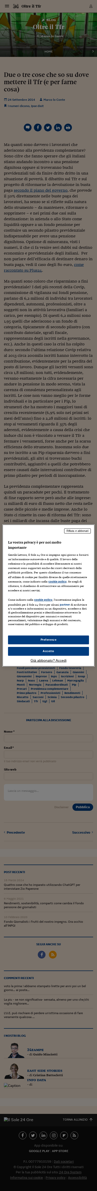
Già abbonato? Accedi (48, 660)
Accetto (48, 651)
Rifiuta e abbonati (77, 530)
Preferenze (49, 639)
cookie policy (57, 581)
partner (65, 604)
